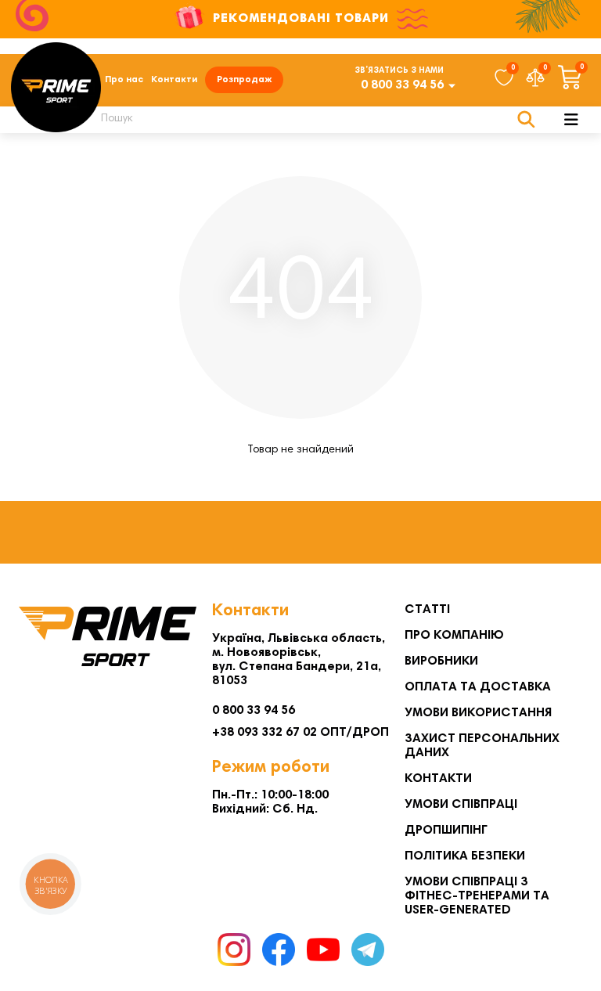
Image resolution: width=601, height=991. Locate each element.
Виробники (441, 661)
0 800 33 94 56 (402, 85)
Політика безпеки (465, 856)
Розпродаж (244, 80)
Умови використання (478, 713)
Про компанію (454, 635)
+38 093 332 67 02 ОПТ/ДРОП (300, 732)
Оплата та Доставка (478, 687)
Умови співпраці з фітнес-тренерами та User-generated (477, 896)
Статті (427, 610)
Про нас (124, 80)
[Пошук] (526, 119)
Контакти (174, 80)
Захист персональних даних (482, 746)
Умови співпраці (461, 804)
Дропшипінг (446, 830)
